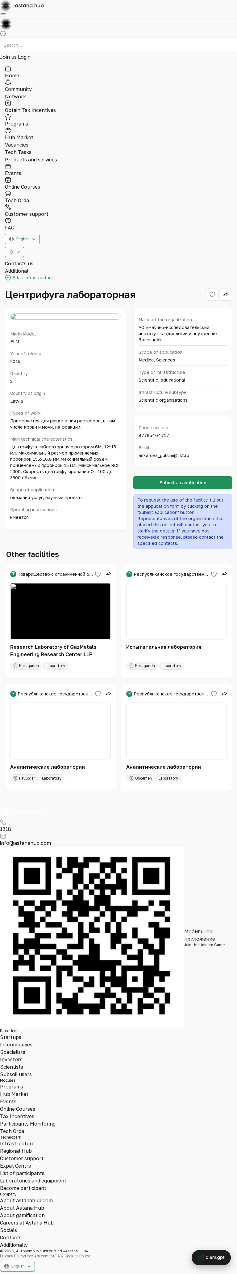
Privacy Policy (12, 1256)
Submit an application (183, 482)
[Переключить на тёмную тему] (14, 252)
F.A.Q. (59, 1256)
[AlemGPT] (211, 1257)
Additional (16, 271)
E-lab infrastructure (32, 277)
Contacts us (19, 263)
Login (24, 57)
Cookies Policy (77, 1256)
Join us (9, 57)
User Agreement (40, 1256)
